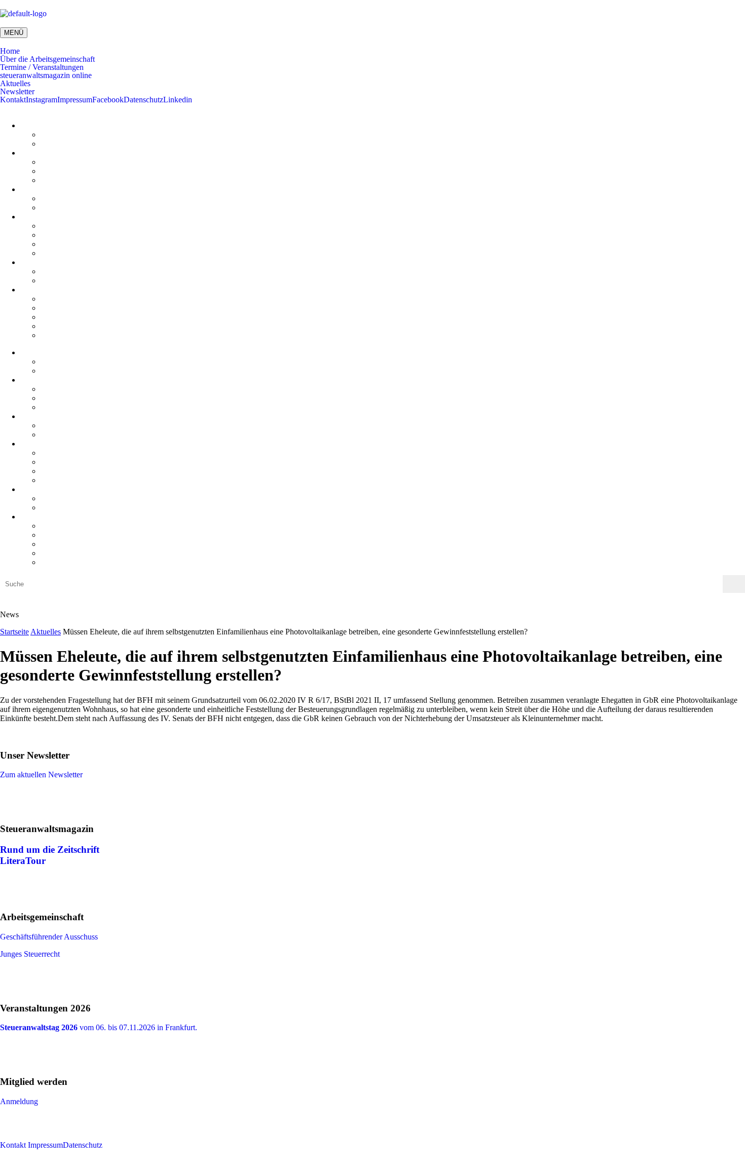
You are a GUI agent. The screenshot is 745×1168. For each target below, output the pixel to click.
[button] (372, 51)
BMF (49, 271)
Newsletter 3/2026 (70, 317)
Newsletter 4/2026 (70, 308)
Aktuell (52, 198)
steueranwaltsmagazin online (46, 75)
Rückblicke (59, 207)
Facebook (108, 100)
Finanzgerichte (64, 280)
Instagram (41, 100)
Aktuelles (15, 84)
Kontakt (13, 100)
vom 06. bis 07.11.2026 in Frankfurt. (98, 1027)
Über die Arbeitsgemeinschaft (47, 59)
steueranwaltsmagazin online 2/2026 (99, 225)
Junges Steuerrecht (70, 171)
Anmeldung (19, 1101)
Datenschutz (143, 100)
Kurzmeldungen (66, 134)
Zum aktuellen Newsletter (41, 774)
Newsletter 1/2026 (70, 335)
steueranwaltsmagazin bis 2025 (90, 244)
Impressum (74, 100)
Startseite (14, 631)
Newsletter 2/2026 (70, 326)
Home (10, 51)
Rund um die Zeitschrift (49, 849)
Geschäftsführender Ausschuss (49, 936)
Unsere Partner (64, 180)
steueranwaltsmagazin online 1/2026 (99, 235)
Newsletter (17, 92)
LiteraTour (57, 253)
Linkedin (177, 100)
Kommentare (61, 143)
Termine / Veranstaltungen (42, 67)
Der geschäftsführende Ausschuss (94, 162)
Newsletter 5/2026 (70, 298)
